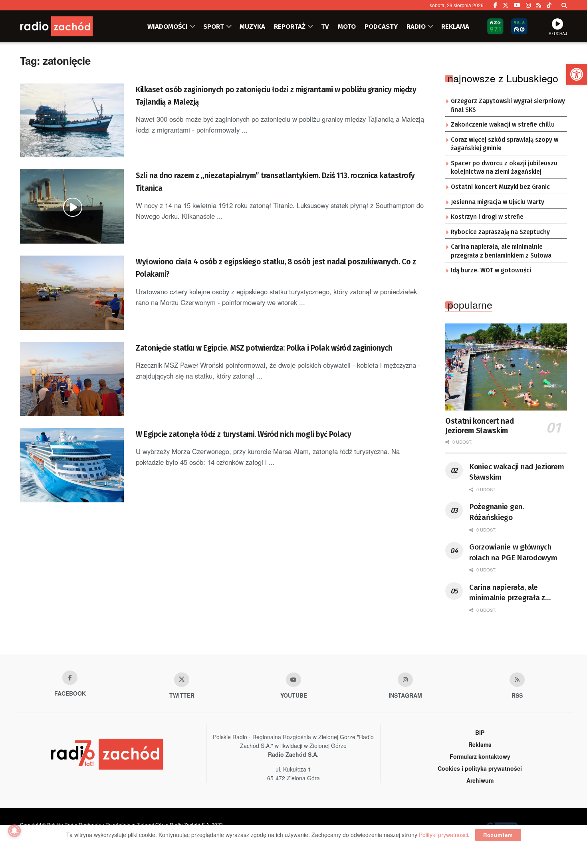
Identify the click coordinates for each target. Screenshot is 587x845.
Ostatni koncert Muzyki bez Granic (500, 186)
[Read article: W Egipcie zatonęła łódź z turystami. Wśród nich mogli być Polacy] (72, 465)
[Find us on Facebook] (495, 5)
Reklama (480, 744)
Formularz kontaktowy (480, 756)
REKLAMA (455, 26)
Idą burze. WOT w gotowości (491, 270)
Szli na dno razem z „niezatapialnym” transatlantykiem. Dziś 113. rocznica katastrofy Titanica (275, 181)
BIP (479, 732)
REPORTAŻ (289, 26)
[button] (576, 74)
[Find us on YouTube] (517, 5)
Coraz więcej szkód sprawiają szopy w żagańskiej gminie (504, 144)
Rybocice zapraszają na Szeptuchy (500, 232)
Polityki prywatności (443, 835)
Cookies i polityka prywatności (480, 768)
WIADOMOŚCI (167, 26)
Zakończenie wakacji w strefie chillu (503, 124)
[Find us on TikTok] (549, 5)
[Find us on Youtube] (293, 679)
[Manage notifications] (14, 830)
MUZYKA (252, 26)
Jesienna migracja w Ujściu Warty (497, 202)
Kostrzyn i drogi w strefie (487, 216)
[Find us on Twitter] (505, 5)
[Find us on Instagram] (528, 5)
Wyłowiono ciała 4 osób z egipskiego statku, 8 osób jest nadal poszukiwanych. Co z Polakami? (276, 268)
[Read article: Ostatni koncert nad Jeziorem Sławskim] (506, 367)
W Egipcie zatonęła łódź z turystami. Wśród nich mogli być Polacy (243, 434)
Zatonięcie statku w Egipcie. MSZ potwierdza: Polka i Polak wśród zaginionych (264, 348)
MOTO (347, 26)
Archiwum (480, 780)
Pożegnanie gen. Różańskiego (496, 512)
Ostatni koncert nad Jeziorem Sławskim (479, 426)
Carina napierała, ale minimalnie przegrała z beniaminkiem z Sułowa (501, 251)
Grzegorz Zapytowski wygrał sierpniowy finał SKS (508, 105)
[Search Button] (564, 5)
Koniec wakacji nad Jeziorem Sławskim (516, 472)
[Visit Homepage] (68, 26)
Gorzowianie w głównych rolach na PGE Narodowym (513, 552)
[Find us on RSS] (538, 5)
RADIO (416, 26)
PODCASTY (381, 26)
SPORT (213, 26)
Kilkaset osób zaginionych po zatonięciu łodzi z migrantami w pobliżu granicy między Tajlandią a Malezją (276, 96)
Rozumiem (498, 835)
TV (325, 26)
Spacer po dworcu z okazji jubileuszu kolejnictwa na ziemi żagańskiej (504, 168)
